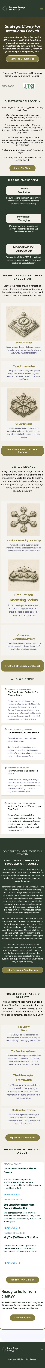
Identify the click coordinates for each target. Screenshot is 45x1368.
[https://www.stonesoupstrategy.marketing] (13, 8)
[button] (41, 8)
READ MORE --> (12, 1194)
